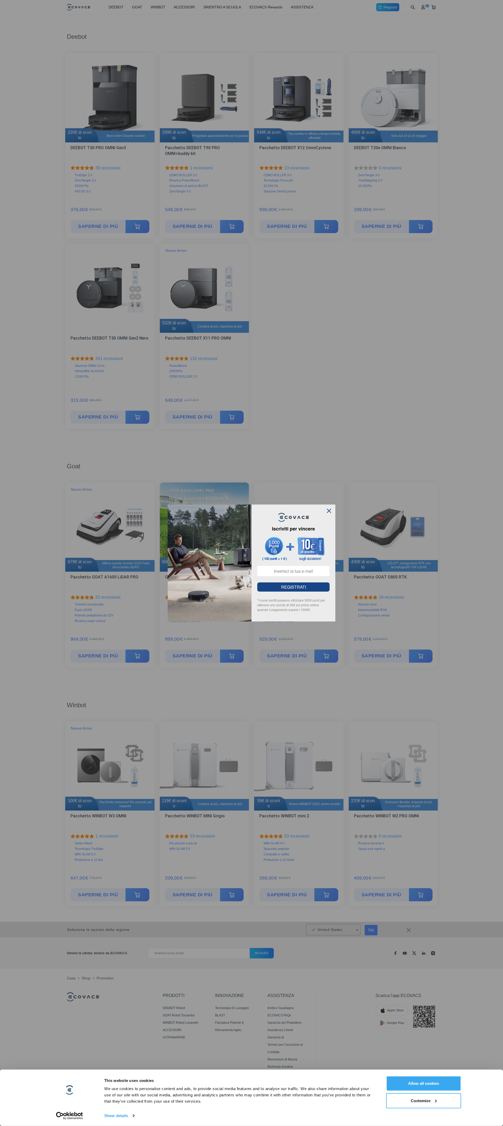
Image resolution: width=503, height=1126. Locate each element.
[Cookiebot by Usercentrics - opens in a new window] (69, 1116)
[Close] (329, 511)
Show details (116, 1115)
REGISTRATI (293, 587)
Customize (420, 1100)
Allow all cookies (423, 1083)
